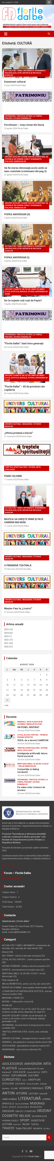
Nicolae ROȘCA (23, 1107)
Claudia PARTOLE (33, 1072)
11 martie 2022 (10, 479)
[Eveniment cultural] (27, 63)
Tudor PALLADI (24, 1128)
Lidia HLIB (43, 1094)
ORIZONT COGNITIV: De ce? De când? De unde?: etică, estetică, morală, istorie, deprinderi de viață (26, 291)
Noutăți (5, 1005)
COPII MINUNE (19, 1075)
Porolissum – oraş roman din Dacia (24, 124)
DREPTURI (34, 1079)
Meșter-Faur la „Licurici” (18, 608)
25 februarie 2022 (12, 569)
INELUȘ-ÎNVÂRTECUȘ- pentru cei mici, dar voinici (24, 984)
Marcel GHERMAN (22, 1104)
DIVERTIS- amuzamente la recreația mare (21, 970)
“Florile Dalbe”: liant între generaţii (23, 343)
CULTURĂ (33, 1075)
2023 (6, 636)
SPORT (25, 1120)
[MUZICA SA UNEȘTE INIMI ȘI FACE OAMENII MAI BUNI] (27, 500)
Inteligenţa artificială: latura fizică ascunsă (32, 754)
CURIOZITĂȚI (11, 1079)
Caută (49, 1137)
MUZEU (5, 1107)
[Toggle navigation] (5, 34)
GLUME (14, 1088)
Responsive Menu (49, 2)
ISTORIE (21, 1093)
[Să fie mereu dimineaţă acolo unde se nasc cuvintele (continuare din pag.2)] (27, 149)
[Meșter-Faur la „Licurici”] (27, 590)
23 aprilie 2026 (10, 128)
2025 (6, 629)
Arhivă (5, 952)
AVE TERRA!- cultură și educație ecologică (21, 955)
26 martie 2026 (10, 347)
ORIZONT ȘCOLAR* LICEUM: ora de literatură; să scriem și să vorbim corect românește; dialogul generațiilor (26, 159)
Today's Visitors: (10, 897)
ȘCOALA (46, 1129)
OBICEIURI (8, 1111)
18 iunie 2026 (23, 730)
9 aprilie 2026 (10, 218)
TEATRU (35, 1124)
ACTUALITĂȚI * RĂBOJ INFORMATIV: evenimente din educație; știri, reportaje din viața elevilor (25, 73)
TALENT (26, 1124)
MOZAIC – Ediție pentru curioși (16, 1001)
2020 (6, 646)
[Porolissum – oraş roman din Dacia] (27, 106)
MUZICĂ (12, 1107)
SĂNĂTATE (17, 1124)
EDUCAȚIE (20, 1084)
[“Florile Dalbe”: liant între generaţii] (27, 325)
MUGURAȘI (37, 1103)
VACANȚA (37, 1128)
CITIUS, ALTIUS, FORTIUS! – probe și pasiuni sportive (32, 736)
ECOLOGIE (8, 1083)
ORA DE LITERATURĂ (25, 1111)
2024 (6, 633)
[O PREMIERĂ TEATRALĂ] (27, 547)
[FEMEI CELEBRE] (27, 457)
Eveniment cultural (15, 81)
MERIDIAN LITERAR (11, 998)
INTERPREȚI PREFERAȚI (31, 1088)
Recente (11, 717)
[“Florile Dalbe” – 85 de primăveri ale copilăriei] (27, 368)
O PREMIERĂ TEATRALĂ (17, 565)
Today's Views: (9, 892)
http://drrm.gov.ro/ (10, 865)
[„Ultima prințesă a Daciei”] (27, 414)
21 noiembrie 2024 (12, 436)
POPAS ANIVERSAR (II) (17, 214)
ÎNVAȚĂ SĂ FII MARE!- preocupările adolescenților (25, 987)
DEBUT (24, 1080)
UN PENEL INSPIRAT (28, 727)
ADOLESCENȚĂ (12, 1063)
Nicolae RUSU (36, 1107)
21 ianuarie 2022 (11, 612)
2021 (6, 643)
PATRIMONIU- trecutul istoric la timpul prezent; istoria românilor (23, 117)
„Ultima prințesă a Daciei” (18, 432)
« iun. (6, 705)
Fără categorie (8, 980)
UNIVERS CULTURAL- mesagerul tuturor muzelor (23, 425)
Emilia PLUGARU (32, 1084)
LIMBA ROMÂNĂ (9, 1099)
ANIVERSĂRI (33, 1064)
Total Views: (8, 902)
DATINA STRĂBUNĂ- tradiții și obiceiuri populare (24, 966)
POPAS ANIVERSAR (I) (16, 257)
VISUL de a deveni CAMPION (32, 740)
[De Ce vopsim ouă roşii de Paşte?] (27, 282)
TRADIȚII (8, 1128)
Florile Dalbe (21, 85)
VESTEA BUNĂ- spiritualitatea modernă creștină (24, 1046)
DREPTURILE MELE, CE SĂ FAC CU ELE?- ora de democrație (33, 765)
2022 (6, 640)
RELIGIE (24, 1116)
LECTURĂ (33, 1093)
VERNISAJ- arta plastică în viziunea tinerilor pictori (29, 723)
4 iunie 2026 (9, 85)
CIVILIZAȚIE (19, 1072)
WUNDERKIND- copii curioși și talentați (19, 1049)
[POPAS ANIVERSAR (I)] (27, 239)
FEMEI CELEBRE (13, 476)
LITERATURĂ (29, 1098)
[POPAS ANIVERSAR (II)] (27, 196)
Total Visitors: (8, 906)
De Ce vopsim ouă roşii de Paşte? (23, 300)
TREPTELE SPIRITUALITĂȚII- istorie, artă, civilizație (23, 468)
